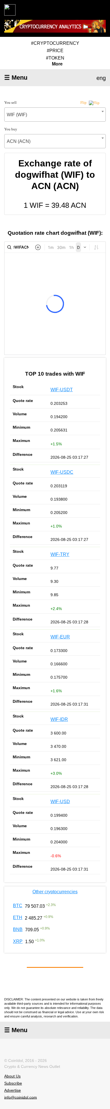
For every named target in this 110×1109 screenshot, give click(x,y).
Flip (83, 102)
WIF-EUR (60, 636)
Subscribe (13, 1083)
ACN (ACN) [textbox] (18, 141)
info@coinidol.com (20, 1097)
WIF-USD (60, 801)
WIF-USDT (61, 389)
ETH (17, 917)
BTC (17, 905)
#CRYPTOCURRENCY (55, 43)
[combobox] (55, 114)
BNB (18, 929)
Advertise (12, 1090)
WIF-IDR (59, 719)
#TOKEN (55, 58)
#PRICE (55, 50)
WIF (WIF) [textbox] (17, 114)
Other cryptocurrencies (55, 891)
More (57, 64)
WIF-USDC (61, 472)
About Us (12, 1076)
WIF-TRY (59, 554)
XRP (18, 941)
